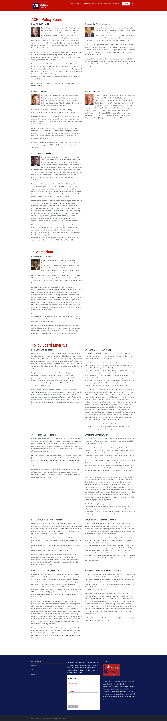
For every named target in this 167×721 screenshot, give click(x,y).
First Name (71, 691)
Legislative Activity (38, 661)
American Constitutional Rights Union (115, 681)
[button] (133, 3)
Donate (34, 674)
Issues (34, 666)
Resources (35, 670)
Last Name (71, 699)
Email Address (72, 684)
